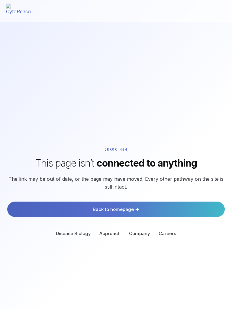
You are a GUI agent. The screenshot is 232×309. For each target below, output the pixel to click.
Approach (110, 233)
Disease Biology (73, 233)
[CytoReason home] (18, 11)
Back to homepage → (116, 209)
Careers (167, 233)
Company (139, 233)
